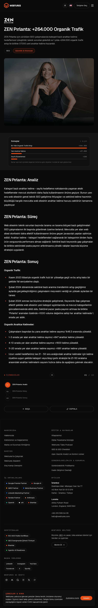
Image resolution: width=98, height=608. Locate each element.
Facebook (10, 568)
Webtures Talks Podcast (62, 445)
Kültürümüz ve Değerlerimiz (16, 440)
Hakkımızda (9, 435)
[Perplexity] (23, 580)
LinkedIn (9, 564)
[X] (29, 580)
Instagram (21, 564)
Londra (55, 499)
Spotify (27, 568)
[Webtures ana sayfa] (12, 5)
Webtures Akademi (12, 461)
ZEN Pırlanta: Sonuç (19, 398)
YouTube (33, 564)
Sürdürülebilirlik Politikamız (63, 465)
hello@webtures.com (61, 516)
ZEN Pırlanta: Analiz (19, 384)
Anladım (86, 598)
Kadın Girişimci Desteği (61, 470)
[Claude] (12, 580)
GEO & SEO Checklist (61, 449)
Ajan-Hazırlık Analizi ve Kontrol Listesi (68, 454)
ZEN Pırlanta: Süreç (19, 391)
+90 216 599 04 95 (60, 513)
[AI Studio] (17, 580)
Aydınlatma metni (72, 598)
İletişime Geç (82, 5)
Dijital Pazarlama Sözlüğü (63, 440)
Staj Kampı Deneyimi (13, 465)
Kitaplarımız (57, 435)
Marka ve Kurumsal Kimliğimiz (17, 445)
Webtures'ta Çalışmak (13, 456)
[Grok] (34, 580)
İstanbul (55, 483)
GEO (61, 535)
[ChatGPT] (6, 580)
